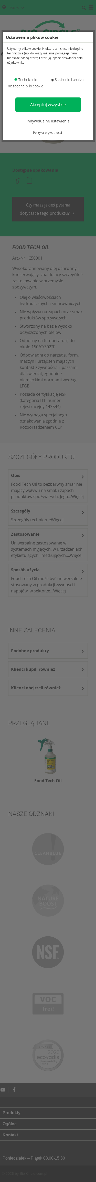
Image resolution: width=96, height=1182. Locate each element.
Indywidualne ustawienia (48, 121)
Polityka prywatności (47, 132)
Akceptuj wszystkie (48, 105)
